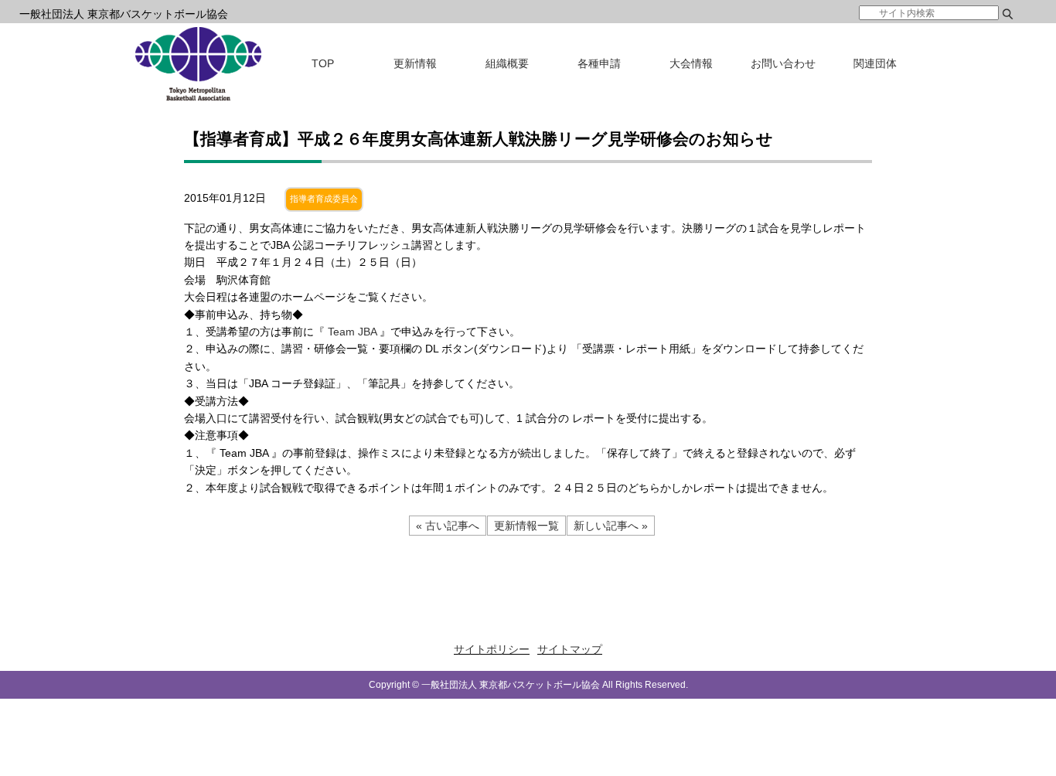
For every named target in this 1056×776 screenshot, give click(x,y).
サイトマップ (569, 649)
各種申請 (599, 63)
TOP (323, 63)
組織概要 (507, 63)
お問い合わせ (783, 63)
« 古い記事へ (447, 525)
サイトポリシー (492, 649)
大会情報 (691, 63)
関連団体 (875, 63)
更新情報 (415, 63)
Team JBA (354, 331)
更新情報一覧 (526, 525)
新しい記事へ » (611, 525)
